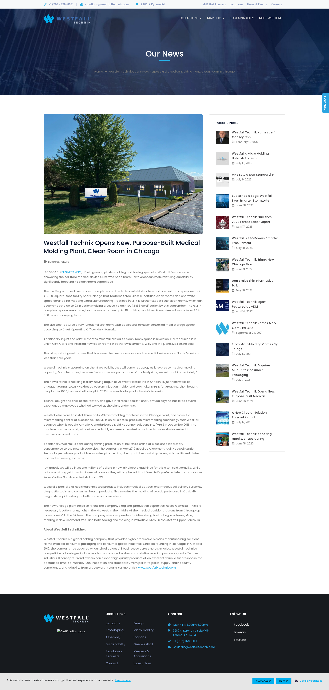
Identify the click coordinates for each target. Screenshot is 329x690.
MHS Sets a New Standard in (253, 175)
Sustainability (115, 644)
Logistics (139, 637)
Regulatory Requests (114, 653)
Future (65, 262)
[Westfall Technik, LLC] (67, 19)
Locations (236, 4)
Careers (276, 4)
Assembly (113, 637)
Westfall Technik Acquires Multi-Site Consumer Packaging (251, 370)
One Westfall (143, 644)
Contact (112, 663)
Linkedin (239, 632)
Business (53, 262)
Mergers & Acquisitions (142, 653)
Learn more (123, 680)
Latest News (142, 663)
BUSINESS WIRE (71, 272)
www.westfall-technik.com (157, 568)
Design (138, 623)
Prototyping (115, 630)
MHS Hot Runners (214, 4)
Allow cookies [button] (263, 681)
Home (98, 71)
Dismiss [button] (283, 681)
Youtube (239, 639)
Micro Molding (143, 630)
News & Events (257, 4)
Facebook (241, 624)
